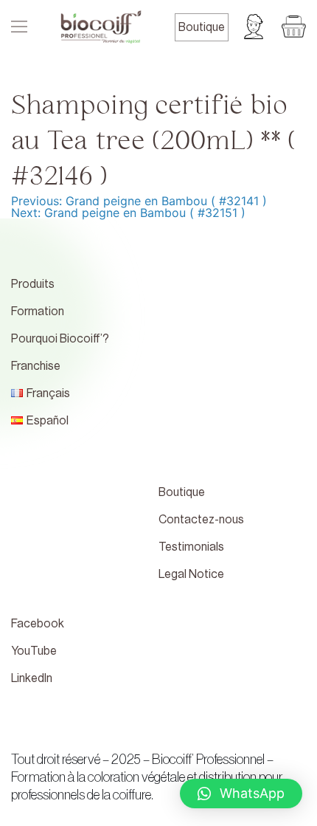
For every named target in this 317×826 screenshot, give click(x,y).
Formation (37, 311)
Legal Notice (191, 574)
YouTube (34, 651)
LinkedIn (31, 678)
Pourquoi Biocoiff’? (60, 339)
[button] (241, 793)
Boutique (201, 27)
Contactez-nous (201, 520)
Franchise (35, 366)
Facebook (37, 624)
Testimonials (191, 547)
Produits (33, 284)
